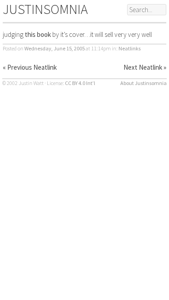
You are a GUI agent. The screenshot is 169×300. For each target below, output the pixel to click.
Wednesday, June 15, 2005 (54, 48)
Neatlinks (130, 48)
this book (38, 34)
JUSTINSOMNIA (45, 9)
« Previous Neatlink (30, 67)
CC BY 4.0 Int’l (80, 83)
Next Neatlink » (144, 67)
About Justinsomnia (143, 83)
